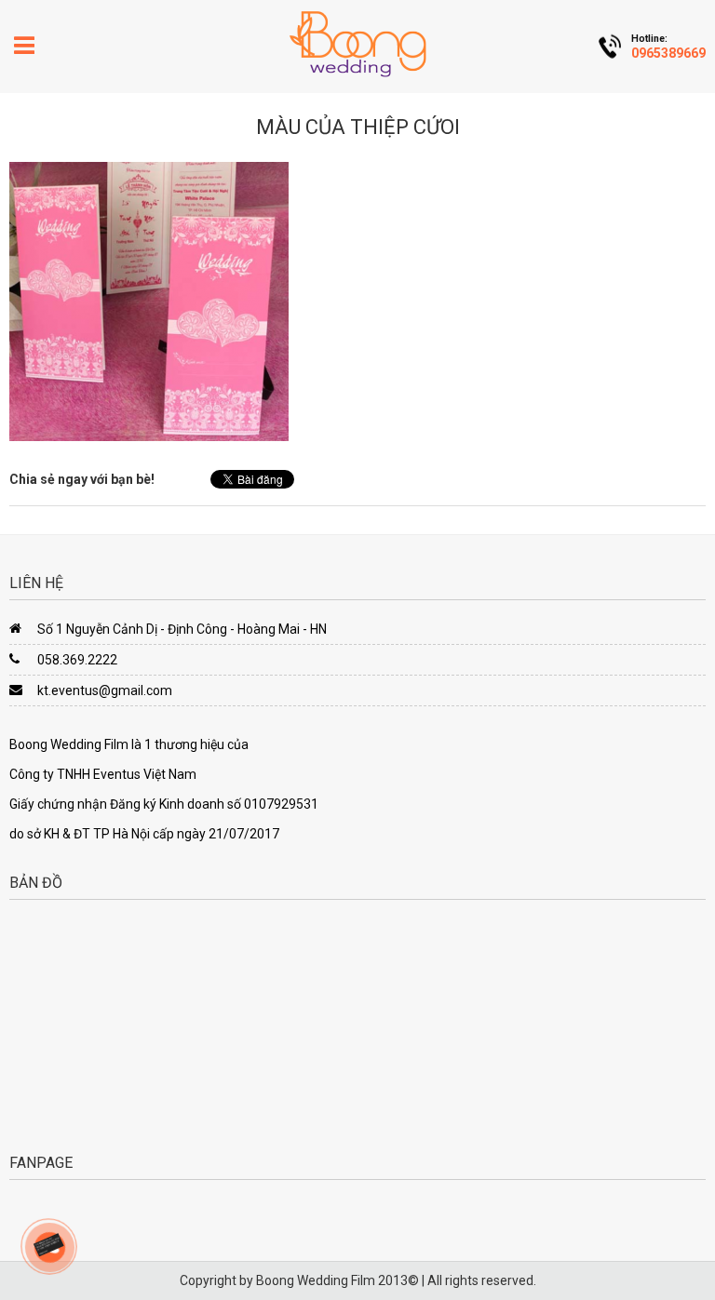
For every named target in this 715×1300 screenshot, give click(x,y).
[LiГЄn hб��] (48, 1243)
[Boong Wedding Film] (357, 43)
